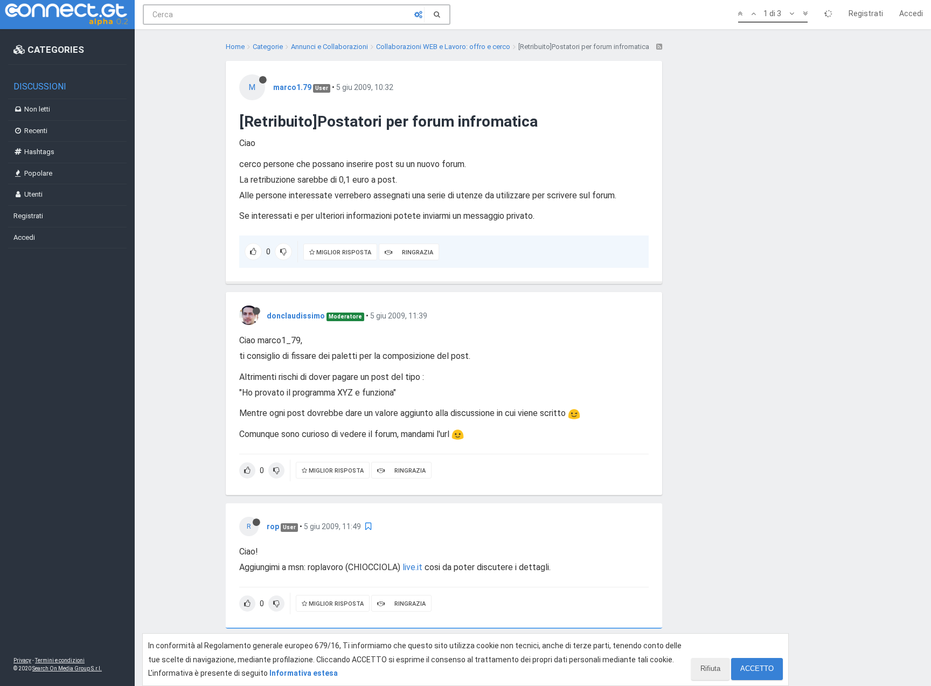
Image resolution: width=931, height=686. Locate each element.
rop (273, 526)
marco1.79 (292, 87)
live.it (412, 567)
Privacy (22, 660)
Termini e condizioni (60, 660)
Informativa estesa (303, 673)
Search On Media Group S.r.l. (67, 668)
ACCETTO (757, 668)
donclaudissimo (296, 315)
